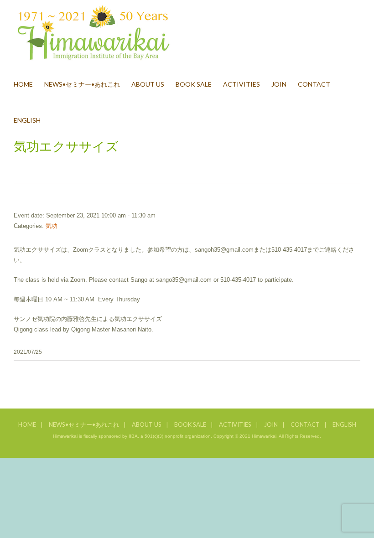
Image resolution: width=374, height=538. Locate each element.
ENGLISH (344, 424)
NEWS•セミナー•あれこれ (84, 424)
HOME (27, 424)
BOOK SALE (190, 424)
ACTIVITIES (235, 424)
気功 (51, 225)
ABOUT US (146, 424)
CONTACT (305, 424)
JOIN (271, 424)
